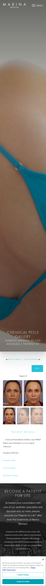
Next (37, 368)
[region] (23, 571)
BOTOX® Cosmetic (10, 475)
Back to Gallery (14, 359)
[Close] (43, 559)
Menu (40, 5)
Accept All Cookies (23, 581)
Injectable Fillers (9, 460)
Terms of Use (11, 570)
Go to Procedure (31, 359)
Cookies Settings (23, 575)
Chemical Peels (9, 468)
